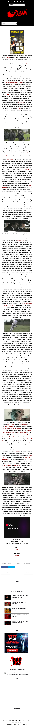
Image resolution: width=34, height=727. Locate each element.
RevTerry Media (11, 725)
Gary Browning (17, 465)
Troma (10, 309)
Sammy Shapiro (13, 436)
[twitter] (17, 1)
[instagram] (11, 1)
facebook (5, 567)
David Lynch (27, 457)
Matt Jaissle (10, 424)
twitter (12, 567)
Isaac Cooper (25, 169)
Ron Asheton (5, 428)
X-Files (19, 238)
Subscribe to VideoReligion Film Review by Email (17, 674)
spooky (16, 74)
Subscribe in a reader (19, 673)
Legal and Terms (22, 725)
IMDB (17, 549)
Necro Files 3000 (21, 432)
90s (5, 563)
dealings (9, 94)
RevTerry (17, 555)
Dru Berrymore (17, 451)
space (8, 57)
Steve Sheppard (11, 159)
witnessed (21, 102)
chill (21, 74)
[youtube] (23, 1)
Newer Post (7, 573)
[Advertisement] (16, 695)
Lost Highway (5, 459)
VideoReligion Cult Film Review (20, 720)
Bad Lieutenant (21, 240)
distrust (27, 63)
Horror (13, 563)
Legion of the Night (9, 426)
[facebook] (8, 1)
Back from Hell (23, 424)
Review (18, 563)
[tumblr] (14, 1)
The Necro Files (27, 125)
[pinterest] (20, 1)
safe (20, 108)
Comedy (9, 563)
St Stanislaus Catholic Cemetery (14, 82)
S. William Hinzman (16, 428)
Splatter (28, 563)
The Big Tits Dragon (10, 305)
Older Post (27, 573)
